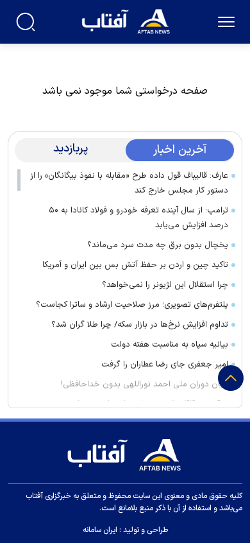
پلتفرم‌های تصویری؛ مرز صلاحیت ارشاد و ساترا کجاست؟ (132, 304)
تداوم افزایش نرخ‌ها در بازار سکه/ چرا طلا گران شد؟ (139, 324)
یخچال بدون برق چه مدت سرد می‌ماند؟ (157, 245)
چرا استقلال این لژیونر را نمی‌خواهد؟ (165, 285)
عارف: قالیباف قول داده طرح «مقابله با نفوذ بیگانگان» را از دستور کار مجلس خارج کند (129, 183)
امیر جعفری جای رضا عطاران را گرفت (164, 364)
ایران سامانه (100, 530)
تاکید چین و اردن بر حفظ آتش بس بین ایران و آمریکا (135, 265)
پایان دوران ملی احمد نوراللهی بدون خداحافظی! (144, 384)
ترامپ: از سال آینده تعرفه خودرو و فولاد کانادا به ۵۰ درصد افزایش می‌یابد (138, 218)
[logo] (127, 20)
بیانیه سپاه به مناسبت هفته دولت (169, 344)
